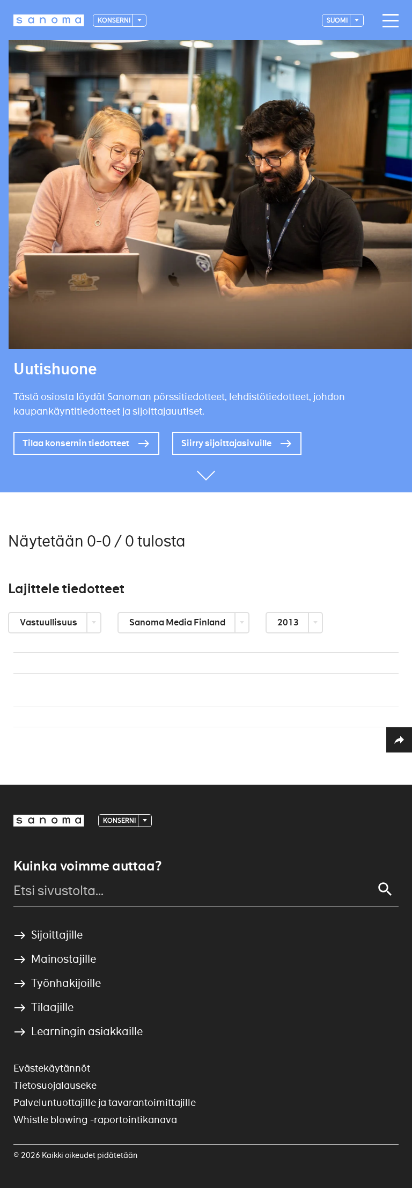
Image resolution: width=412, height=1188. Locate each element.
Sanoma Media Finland (178, 622)
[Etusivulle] (48, 20)
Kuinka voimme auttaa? (87, 866)
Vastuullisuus (49, 622)
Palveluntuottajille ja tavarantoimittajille (104, 1102)
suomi (338, 20)
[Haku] (385, 889)
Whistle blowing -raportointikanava (95, 1119)
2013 (288, 622)
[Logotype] (48, 821)
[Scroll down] (206, 476)
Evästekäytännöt (51, 1068)
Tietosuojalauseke (55, 1085)
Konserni (114, 20)
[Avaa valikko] (388, 21)
